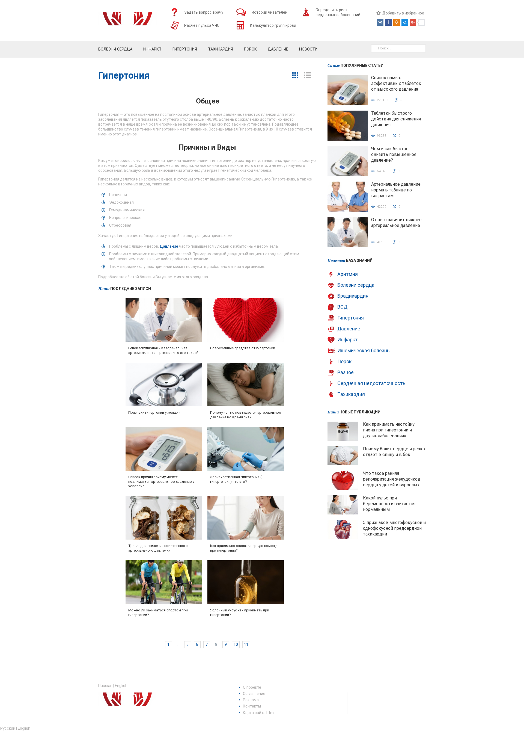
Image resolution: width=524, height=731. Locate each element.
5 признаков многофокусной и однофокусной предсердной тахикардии (394, 528)
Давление (169, 246)
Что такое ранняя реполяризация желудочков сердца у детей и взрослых (391, 479)
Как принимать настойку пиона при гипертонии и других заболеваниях (389, 430)
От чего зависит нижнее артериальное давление (396, 222)
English (121, 685)
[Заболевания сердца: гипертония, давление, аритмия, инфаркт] (127, 20)
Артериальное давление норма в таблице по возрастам (396, 190)
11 (246, 644)
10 (236, 644)
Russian (105, 685)
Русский (7, 728)
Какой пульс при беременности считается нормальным (389, 503)
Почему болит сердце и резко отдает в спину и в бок (394, 451)
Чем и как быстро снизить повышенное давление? (393, 154)
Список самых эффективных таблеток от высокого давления (396, 83)
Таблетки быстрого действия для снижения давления (396, 119)
